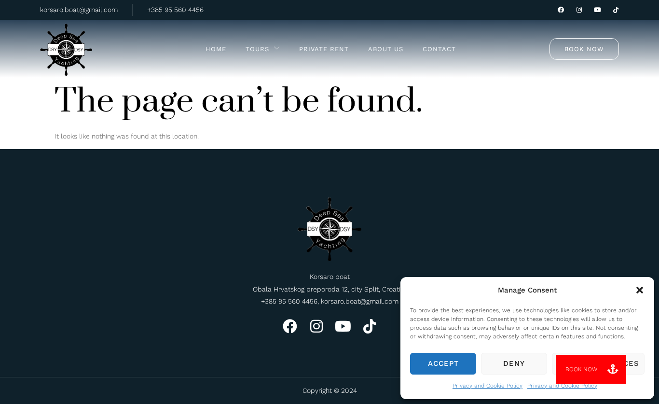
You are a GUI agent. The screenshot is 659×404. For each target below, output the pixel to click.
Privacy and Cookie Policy (487, 385)
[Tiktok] (616, 10)
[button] (640, 290)
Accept (443, 363)
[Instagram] (579, 10)
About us (385, 49)
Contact (439, 49)
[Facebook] (561, 10)
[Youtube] (597, 10)
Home (216, 49)
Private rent (324, 49)
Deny (514, 363)
